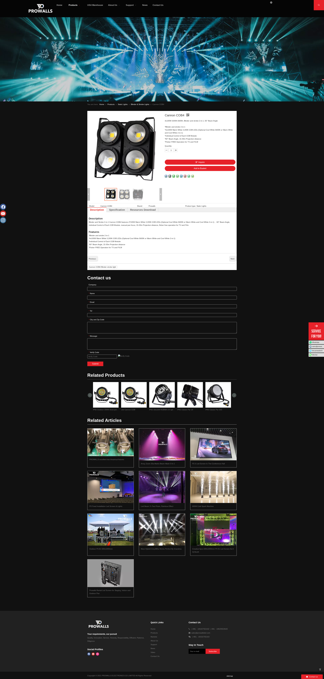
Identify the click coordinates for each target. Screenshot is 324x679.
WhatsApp (315, 342)
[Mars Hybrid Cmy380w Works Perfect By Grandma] (162, 529)
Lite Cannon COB (128, 410)
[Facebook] (88, 654)
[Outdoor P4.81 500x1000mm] (110, 529)
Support (154, 644)
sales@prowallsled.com (318, 346)
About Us (154, 641)
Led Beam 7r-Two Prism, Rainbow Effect (157, 506)
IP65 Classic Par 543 (213, 410)
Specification (117, 209)
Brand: (140, 206)
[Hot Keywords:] (319, 5)
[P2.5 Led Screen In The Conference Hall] (213, 444)
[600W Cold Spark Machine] (213, 487)
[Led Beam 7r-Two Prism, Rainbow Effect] (162, 487)
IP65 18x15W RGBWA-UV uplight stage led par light (162, 410)
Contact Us (155, 656)
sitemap (230, 676)
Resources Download (143, 209)
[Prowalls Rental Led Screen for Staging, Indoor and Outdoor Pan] (110, 573)
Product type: (190, 206)
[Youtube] (93, 654)
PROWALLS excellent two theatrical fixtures (106, 459)
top (320, 669)
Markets (154, 637)
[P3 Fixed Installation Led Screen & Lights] (110, 487)
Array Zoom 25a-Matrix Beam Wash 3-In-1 (158, 464)
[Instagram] (97, 654)
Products (154, 633)
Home (153, 629)
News (153, 648)
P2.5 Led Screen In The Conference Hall (208, 464)
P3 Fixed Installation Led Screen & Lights (105, 506)
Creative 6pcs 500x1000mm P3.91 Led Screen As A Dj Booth (213, 550)
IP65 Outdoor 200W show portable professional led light (106, 410)
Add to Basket (200, 168)
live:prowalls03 (317, 351)
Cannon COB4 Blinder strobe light (102, 267)
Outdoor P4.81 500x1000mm (101, 549)
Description (97, 209)
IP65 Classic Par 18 (185, 410)
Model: (92, 206)
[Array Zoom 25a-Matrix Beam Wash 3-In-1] (162, 444)
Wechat (314, 355)
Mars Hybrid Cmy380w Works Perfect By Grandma (161, 549)
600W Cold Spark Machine (203, 506)
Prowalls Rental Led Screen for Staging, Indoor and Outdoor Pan (109, 591)
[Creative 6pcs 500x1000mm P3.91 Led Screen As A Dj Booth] (213, 529)
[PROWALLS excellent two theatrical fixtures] (110, 442)
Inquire (201, 162)
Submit (95, 364)
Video (153, 652)
